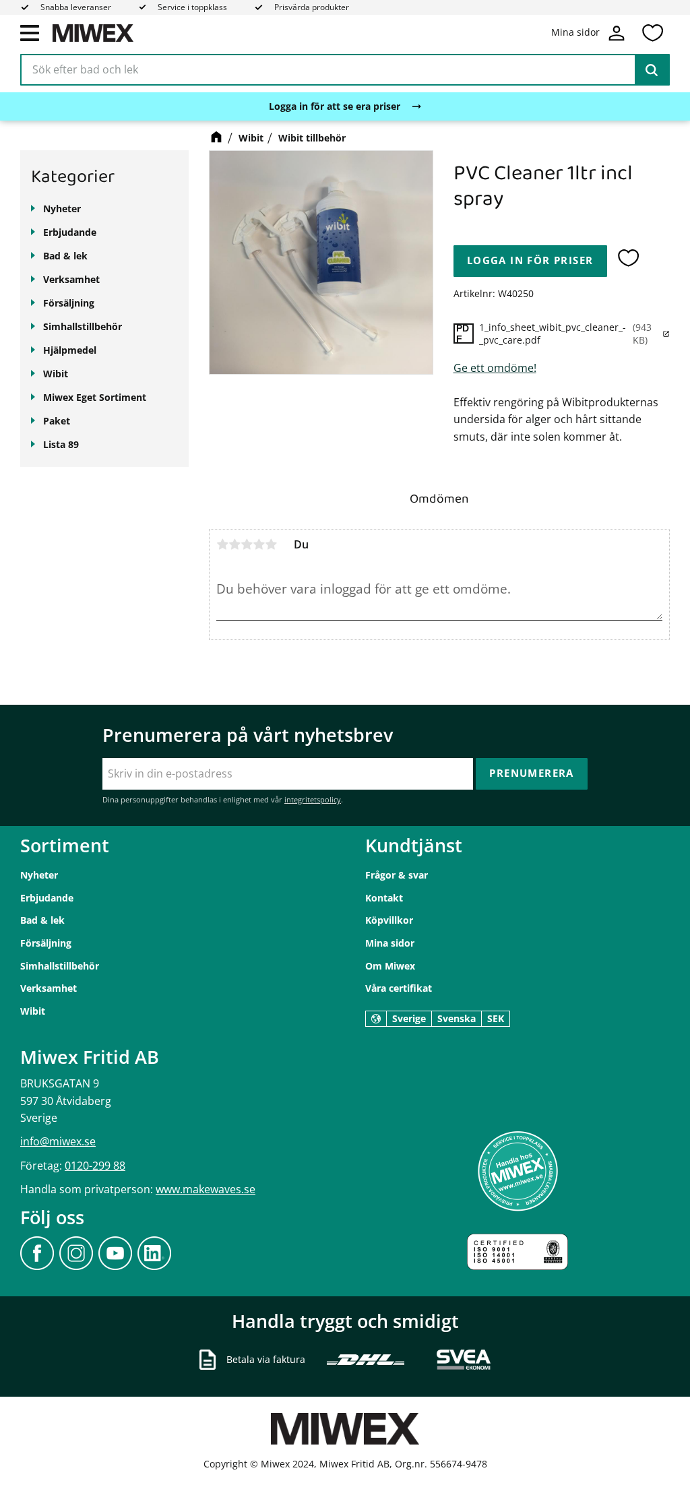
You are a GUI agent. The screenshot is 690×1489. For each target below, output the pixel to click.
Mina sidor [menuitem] (389, 943)
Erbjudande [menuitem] (69, 232)
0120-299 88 (95, 1165)
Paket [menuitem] (56, 420)
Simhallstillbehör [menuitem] (82, 326)
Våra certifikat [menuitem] (398, 988)
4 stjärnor (259, 544)
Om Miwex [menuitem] (390, 965)
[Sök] (651, 70)
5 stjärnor (271, 544)
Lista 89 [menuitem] (61, 444)
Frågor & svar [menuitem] (396, 874)
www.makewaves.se (205, 1189)
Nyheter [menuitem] (62, 208)
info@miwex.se (58, 1141)
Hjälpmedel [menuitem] (69, 350)
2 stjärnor (234, 544)
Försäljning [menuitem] (68, 302)
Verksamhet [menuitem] (71, 279)
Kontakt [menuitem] (384, 897)
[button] (29, 32)
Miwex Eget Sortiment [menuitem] (94, 397)
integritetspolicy (312, 799)
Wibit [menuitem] (55, 373)
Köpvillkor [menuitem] (389, 920)
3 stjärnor (247, 544)
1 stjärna (222, 544)
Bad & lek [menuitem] (65, 255)
